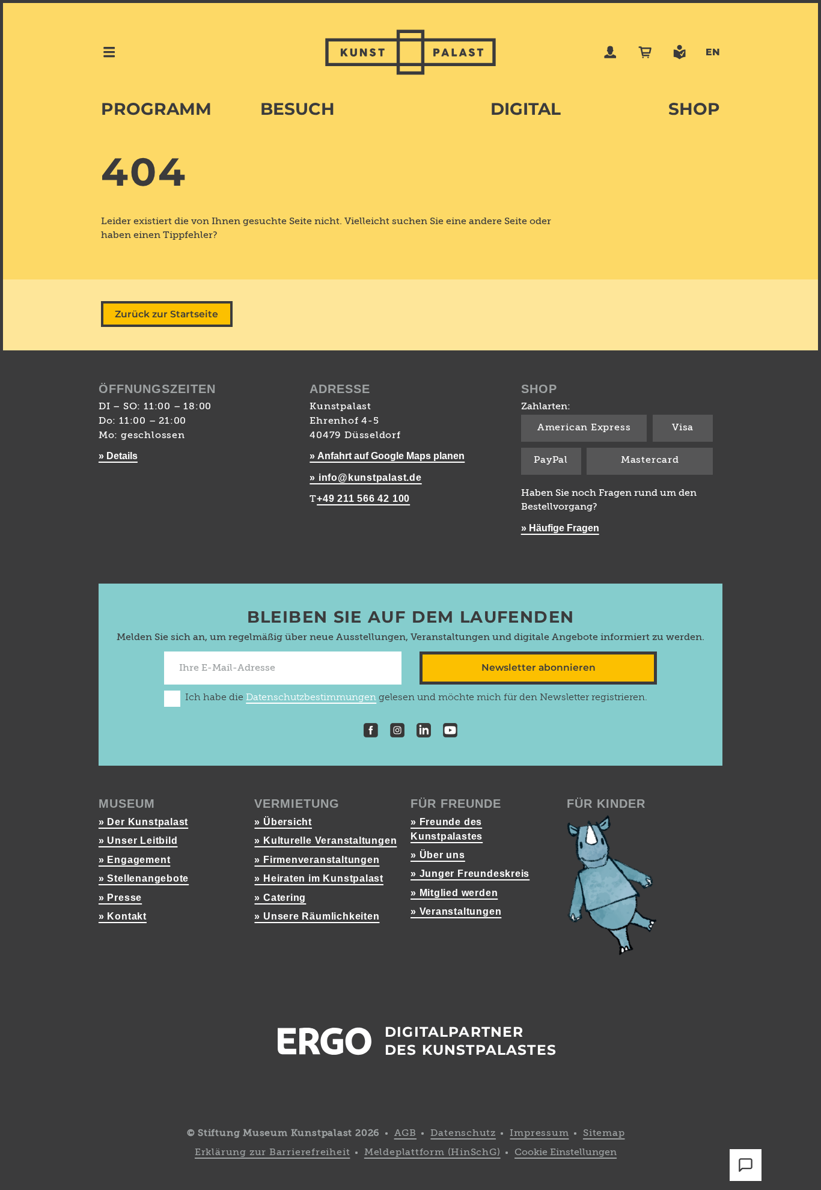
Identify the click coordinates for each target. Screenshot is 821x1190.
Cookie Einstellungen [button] (565, 1153)
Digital (525, 108)
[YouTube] (450, 732)
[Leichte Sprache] (679, 52)
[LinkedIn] (424, 732)
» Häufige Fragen (560, 528)
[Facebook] (371, 732)
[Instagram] (397, 732)
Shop (694, 108)
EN (713, 52)
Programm (156, 108)
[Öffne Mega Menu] (109, 52)
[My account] (610, 52)
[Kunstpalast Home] (410, 52)
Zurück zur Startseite (166, 314)
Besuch (297, 108)
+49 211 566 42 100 (363, 498)
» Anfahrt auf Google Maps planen (387, 456)
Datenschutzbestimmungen (311, 698)
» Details (118, 456)
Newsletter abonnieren (538, 667)
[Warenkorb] (645, 52)
